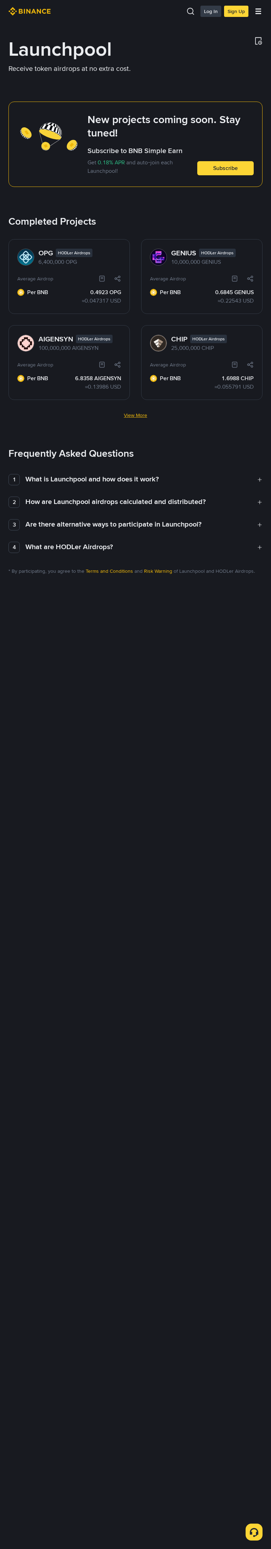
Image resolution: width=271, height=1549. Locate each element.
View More (135, 415)
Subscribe (225, 168)
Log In (211, 11)
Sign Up (236, 11)
